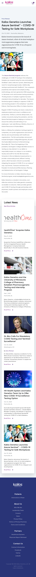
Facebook (18, 550)
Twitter (18, 553)
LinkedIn (18, 556)
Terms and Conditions (18, 524)
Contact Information (18, 547)
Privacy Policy (18, 519)
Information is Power (18, 497)
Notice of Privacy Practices (18, 522)
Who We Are (18, 507)
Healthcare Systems (18, 534)
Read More (7, 251)
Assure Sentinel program (12, 75)
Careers (18, 513)
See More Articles (9, 206)
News (18, 516)
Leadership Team (18, 510)
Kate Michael (10, 351)
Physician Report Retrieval (18, 537)
